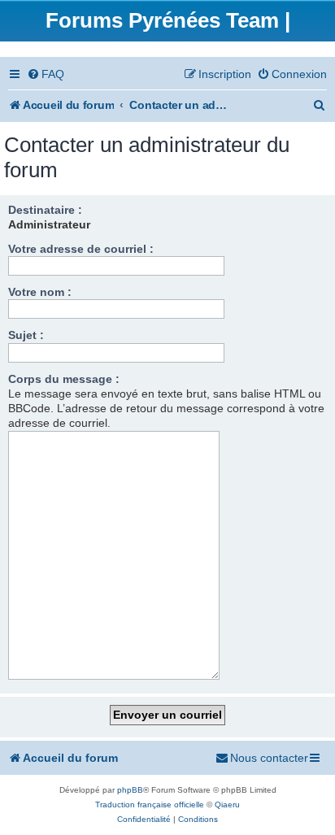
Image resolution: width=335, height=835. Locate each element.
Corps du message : (64, 378)
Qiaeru (227, 804)
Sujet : (26, 334)
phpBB (130, 789)
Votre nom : (40, 291)
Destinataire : (45, 209)
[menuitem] (45, 74)
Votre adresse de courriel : (81, 248)
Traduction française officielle (149, 804)
